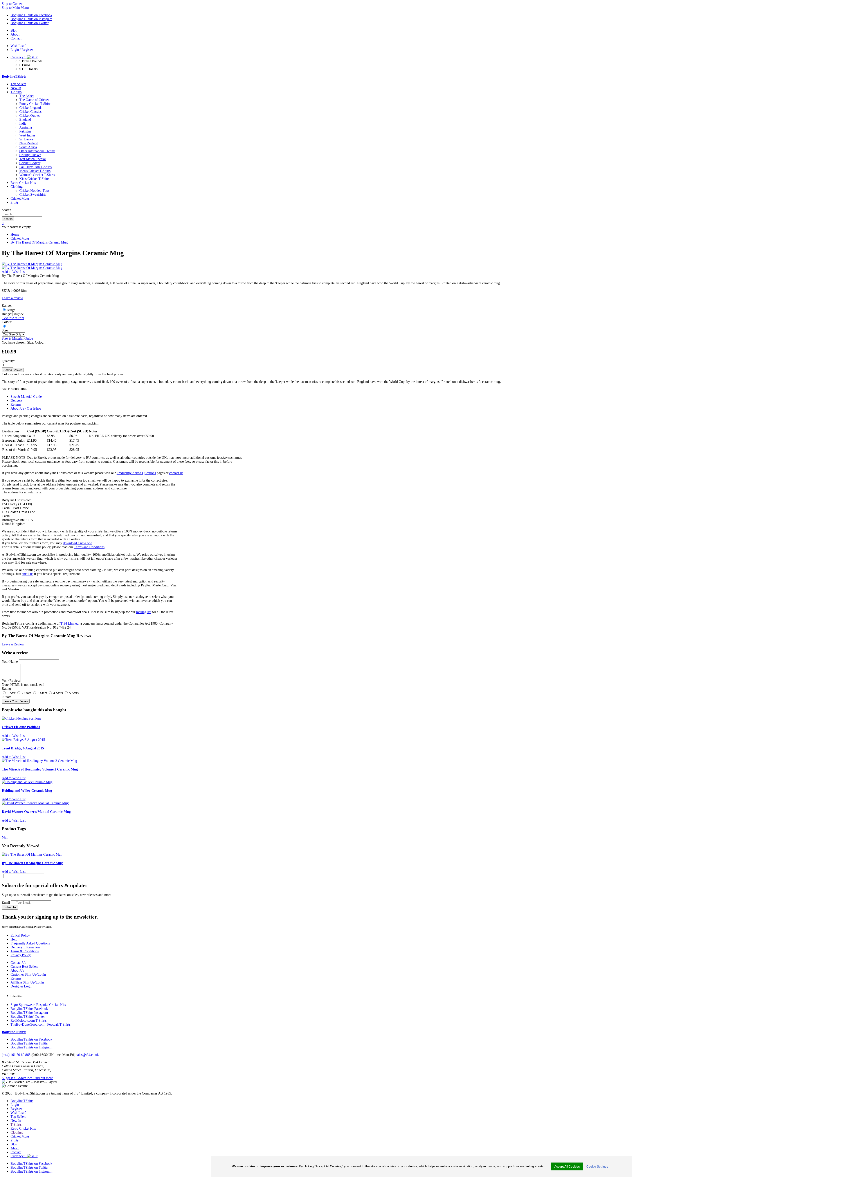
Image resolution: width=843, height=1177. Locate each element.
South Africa (28, 147)
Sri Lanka (26, 139)
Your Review (11, 681)
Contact (16, 1152)
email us (27, 574)
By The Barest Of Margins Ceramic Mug (39, 242)
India (22, 123)
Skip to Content (12, 3)
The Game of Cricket (34, 100)
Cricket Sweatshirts (32, 194)
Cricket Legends (30, 107)
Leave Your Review (16, 701)
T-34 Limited (69, 623)
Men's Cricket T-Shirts (34, 171)
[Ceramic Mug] (4, 326)
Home (15, 234)
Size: (5, 330)
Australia (25, 127)
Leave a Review (13, 644)
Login (15, 1105)
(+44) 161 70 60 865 (16, 1055)
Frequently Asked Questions (136, 473)
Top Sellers (18, 84)
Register (16, 1109)
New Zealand (28, 143)
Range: (7, 314)
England (25, 119)
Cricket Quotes (29, 115)
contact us (176, 473)
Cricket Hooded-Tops (34, 190)
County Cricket (30, 155)
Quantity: (8, 361)
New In (16, 88)
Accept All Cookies (567, 1166)
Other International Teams (37, 151)
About (15, 1148)
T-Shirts (16, 92)
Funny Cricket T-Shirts (35, 104)
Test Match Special (32, 159)
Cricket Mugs (20, 198)
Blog (14, 1144)
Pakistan (25, 131)
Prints (14, 202)
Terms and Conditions (89, 547)
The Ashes (26, 96)
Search (6, 210)
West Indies (27, 135)
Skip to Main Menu (15, 7)
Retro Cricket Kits (23, 183)
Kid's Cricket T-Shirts (34, 179)
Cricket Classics (30, 111)
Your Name (10, 661)
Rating (6, 688)
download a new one (77, 543)
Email (6, 902)
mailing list (143, 612)
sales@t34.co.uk (87, 1055)
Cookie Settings (597, 1166)
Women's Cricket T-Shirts (37, 175)
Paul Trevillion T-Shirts (35, 167)
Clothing (17, 186)
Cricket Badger (29, 163)
